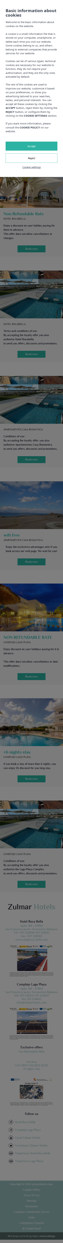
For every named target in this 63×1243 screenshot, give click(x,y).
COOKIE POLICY (30, 127)
